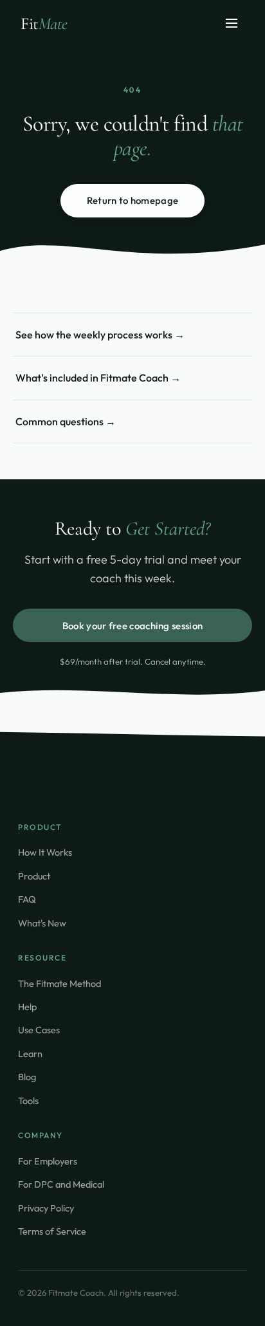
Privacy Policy (46, 1208)
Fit (44, 23)
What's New (42, 923)
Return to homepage (132, 200)
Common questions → (65, 421)
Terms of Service (52, 1231)
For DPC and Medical (61, 1184)
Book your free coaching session (132, 626)
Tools (28, 1100)
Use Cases (39, 1030)
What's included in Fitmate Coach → (98, 377)
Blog (27, 1077)
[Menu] (231, 24)
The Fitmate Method (59, 983)
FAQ (27, 899)
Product (34, 876)
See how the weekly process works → (100, 334)
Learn (30, 1053)
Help (27, 1006)
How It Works (45, 852)
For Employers (47, 1161)
